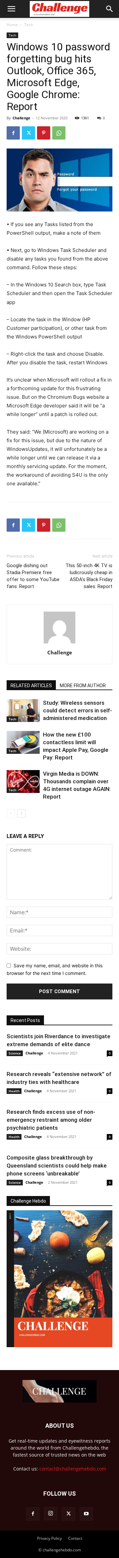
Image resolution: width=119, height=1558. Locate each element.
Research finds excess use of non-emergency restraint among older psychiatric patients (51, 1120)
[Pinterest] (43, 133)
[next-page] (21, 813)
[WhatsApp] (58, 133)
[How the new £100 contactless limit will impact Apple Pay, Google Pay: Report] (23, 742)
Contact (75, 1538)
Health (14, 1091)
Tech (28, 25)
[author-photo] (59, 643)
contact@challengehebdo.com (72, 1469)
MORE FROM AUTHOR (83, 685)
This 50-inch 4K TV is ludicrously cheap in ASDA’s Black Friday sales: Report (88, 576)
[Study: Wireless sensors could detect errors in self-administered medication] (23, 710)
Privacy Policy (49, 1538)
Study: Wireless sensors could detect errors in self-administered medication (77, 710)
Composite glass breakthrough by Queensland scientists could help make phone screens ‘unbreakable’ (57, 1165)
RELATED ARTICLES (31, 685)
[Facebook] (13, 133)
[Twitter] (28, 133)
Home (12, 25)
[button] (11, 9)
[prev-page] (11, 813)
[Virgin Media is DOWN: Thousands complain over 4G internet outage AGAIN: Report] (23, 781)
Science (15, 1053)
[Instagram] (50, 1513)
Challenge (21, 117)
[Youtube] (86, 1514)
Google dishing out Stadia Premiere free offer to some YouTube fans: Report (33, 576)
